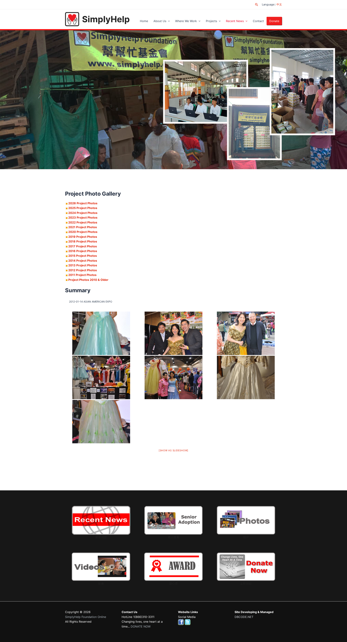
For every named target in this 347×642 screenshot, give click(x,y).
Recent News (235, 21)
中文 (279, 4)
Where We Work (186, 21)
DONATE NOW (141, 626)
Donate (274, 21)
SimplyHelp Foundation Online (85, 617)
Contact (258, 21)
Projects (211, 21)
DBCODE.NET (244, 617)
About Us (159, 21)
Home (144, 21)
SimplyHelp (106, 19)
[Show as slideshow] (173, 450)
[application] (168, 21)
